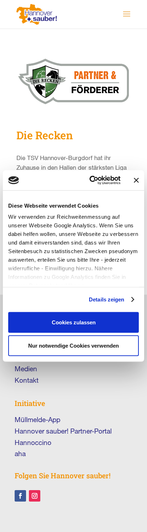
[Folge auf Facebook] (20, 496)
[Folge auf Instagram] (34, 496)
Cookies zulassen (74, 322)
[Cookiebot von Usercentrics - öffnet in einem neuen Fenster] (91, 180)
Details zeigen (106, 299)
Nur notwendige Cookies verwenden (73, 346)
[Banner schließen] (136, 180)
